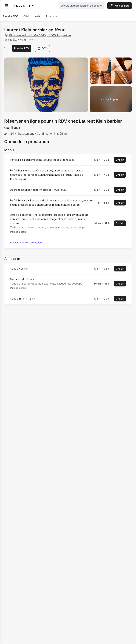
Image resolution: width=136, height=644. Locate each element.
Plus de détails (18, 231)
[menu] (6, 6)
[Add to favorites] (6, 48)
